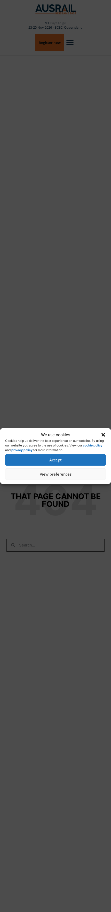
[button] (103, 434)
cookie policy (92, 445)
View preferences (56, 474)
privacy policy (22, 450)
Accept (55, 459)
